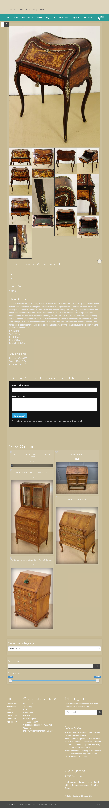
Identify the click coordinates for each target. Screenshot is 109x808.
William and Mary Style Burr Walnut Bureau (32, 560)
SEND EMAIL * (19, 416)
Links (9, 710)
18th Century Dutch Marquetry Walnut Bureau (32, 455)
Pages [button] (75, 17)
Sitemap (10, 804)
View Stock (63, 17)
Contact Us (87, 17)
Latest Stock (27, 17)
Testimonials (12, 716)
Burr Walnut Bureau (77, 499)
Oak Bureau (77, 454)
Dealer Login (12, 722)
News (16, 17)
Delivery (10, 713)
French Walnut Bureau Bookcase (32, 472)
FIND (96, 666)
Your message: (18, 396)
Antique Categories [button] (45, 17)
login (98, 804)
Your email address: (21, 385)
